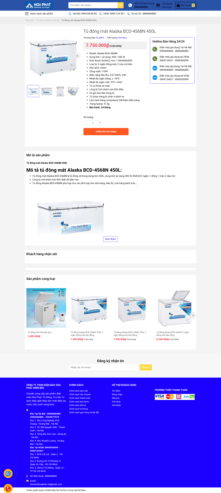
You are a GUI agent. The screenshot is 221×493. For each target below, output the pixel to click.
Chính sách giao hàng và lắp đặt (84, 412)
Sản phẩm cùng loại (40, 279)
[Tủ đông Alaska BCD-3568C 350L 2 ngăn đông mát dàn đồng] (132, 308)
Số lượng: (88, 117)
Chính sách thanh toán (79, 398)
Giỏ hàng (116, 401)
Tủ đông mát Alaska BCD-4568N (49, 176)
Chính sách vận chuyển (80, 394)
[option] (53, 56)
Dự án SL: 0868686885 (143, 13)
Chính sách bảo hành (79, 401)
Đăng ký (145, 367)
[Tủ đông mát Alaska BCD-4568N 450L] (53, 56)
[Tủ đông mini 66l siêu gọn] (46, 308)
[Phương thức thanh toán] (175, 396)
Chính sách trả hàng (78, 409)
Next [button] (77, 55)
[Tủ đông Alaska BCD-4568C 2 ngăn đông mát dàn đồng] (175, 308)
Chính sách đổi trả (77, 405)
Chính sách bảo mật (78, 391)
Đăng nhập (166, 7)
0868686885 (141, 7)
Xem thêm (110, 239)
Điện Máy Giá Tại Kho (57, 490)
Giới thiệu (116, 405)
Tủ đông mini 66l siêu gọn (39, 332)
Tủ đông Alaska (40, 183)
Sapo (83, 490)
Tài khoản (167, 3)
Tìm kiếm (116, 391)
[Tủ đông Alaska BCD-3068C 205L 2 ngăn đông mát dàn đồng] (89, 308)
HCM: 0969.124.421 (114, 13)
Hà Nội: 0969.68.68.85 (85, 13)
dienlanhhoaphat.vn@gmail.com (46, 484)
